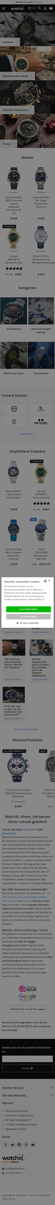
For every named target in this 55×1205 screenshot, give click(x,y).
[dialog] (27, 602)
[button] (27, 623)
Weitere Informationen (14, 602)
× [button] (49, 581)
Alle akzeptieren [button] (28, 609)
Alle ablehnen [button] (28, 616)
